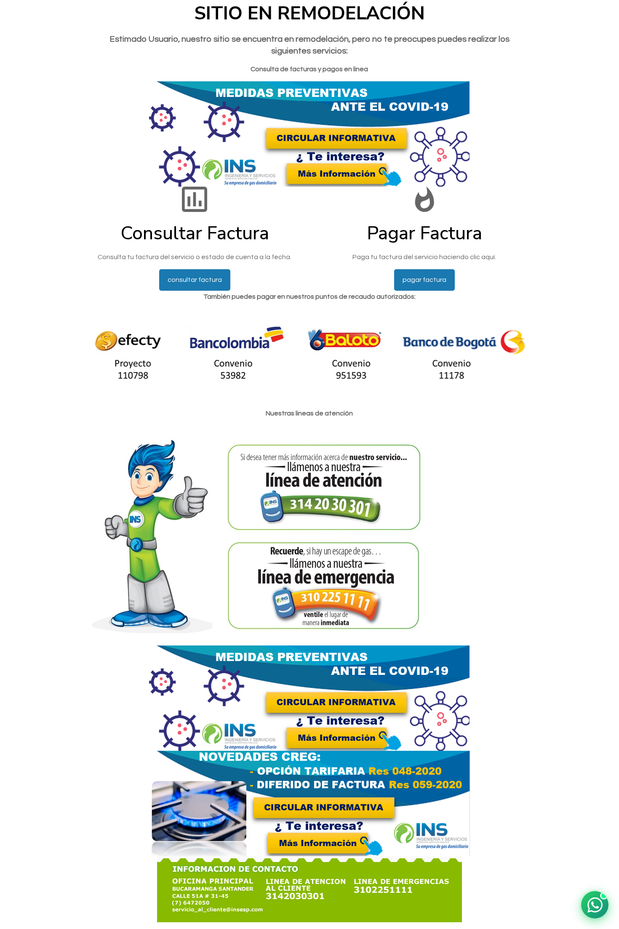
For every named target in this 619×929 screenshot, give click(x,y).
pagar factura (424, 279)
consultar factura (195, 279)
